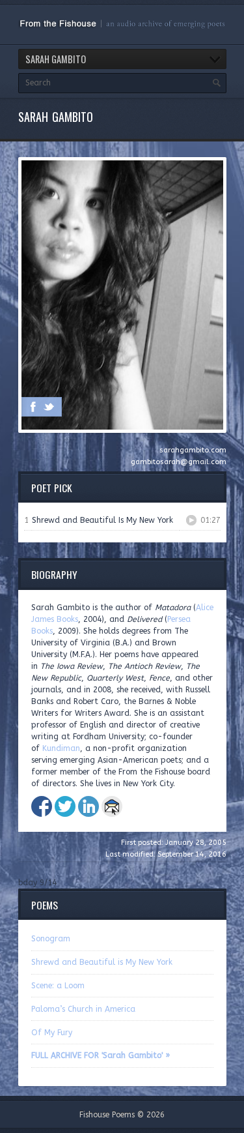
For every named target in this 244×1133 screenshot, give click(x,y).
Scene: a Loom (58, 985)
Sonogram (50, 938)
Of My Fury (51, 1032)
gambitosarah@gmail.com (178, 462)
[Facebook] (33, 407)
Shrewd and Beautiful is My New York (101, 962)
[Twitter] (49, 407)
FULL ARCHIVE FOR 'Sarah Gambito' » (100, 1055)
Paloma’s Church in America (83, 1009)
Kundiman (61, 748)
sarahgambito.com (192, 450)
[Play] (191, 520)
